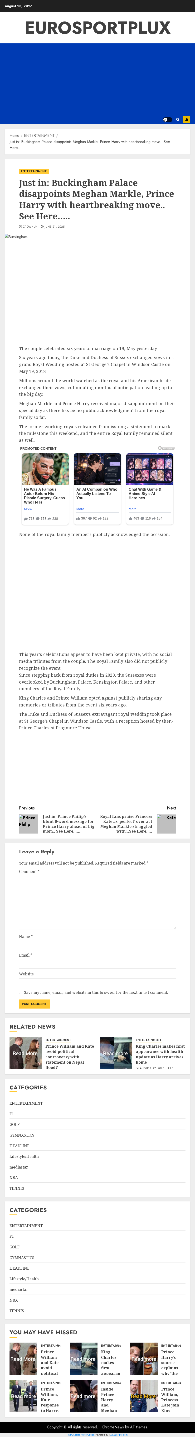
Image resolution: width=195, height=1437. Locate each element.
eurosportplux (98, 27)
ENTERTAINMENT (34, 171)
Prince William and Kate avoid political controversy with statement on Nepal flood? (69, 1057)
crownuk (30, 227)
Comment (29, 871)
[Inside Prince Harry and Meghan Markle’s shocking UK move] (84, 1396)
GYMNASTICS (22, 1135)
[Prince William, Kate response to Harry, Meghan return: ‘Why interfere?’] (23, 1396)
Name (26, 936)
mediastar (19, 1167)
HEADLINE (19, 1146)
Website (26, 974)
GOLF (15, 1124)
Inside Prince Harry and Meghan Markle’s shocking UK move (110, 1407)
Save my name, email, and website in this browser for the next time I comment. (96, 992)
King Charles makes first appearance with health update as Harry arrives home (160, 1054)
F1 (12, 1114)
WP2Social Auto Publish (81, 1435)
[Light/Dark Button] (167, 119)
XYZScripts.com (119, 1435)
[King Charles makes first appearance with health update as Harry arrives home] (116, 1053)
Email (25, 955)
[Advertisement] (97, 79)
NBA (14, 1177)
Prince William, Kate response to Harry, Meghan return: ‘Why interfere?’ (51, 1410)
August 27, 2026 (152, 1069)
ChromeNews (113, 1427)
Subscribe (186, 119)
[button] (178, 119)
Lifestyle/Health (24, 1156)
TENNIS (17, 1188)
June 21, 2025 (54, 227)
